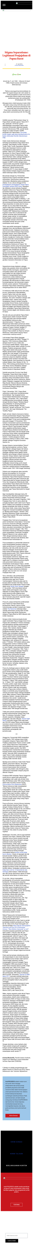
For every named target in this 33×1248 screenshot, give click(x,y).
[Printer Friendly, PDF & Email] (16, 75)
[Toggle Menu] (4, 5)
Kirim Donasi (16, 1142)
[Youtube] (22, 1198)
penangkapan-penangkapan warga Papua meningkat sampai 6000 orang (16, 185)
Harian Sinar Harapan (17, 586)
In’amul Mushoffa (19, 65)
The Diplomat (12, 609)
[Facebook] (11, 1198)
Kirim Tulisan (16, 1154)
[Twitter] (16, 1198)
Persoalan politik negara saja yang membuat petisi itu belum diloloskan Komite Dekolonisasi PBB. (16, 135)
